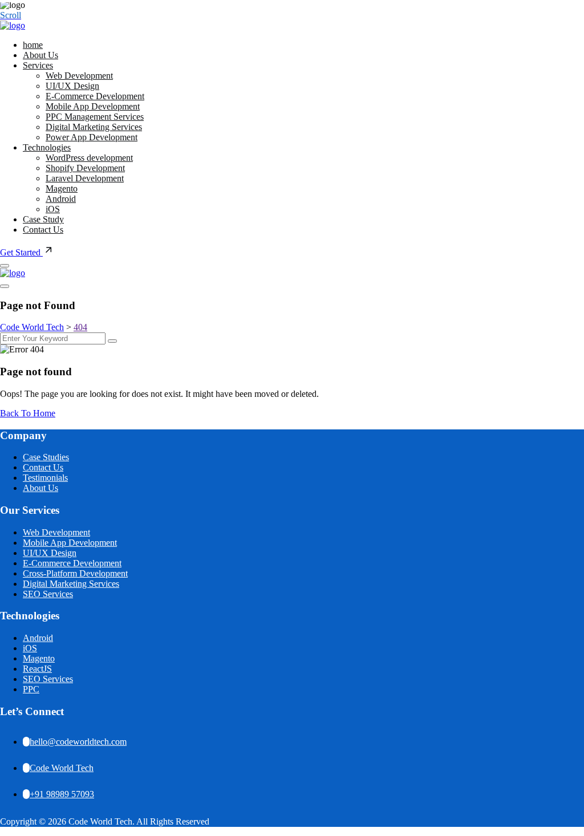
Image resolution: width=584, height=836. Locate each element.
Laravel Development (85, 178)
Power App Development (91, 137)
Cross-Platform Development (75, 573)
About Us (40, 55)
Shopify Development (85, 168)
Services (38, 65)
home (33, 45)
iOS (53, 209)
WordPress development (89, 158)
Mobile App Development (93, 106)
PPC (31, 689)
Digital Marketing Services (94, 127)
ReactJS (37, 668)
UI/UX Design (72, 86)
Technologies (47, 147)
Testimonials (45, 477)
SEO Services (48, 594)
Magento (62, 188)
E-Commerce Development (95, 96)
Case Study (43, 219)
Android (61, 199)
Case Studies (46, 457)
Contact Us (43, 229)
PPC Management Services (95, 116)
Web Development (79, 75)
